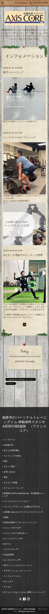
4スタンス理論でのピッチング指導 (23, 255)
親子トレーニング (13, 72)
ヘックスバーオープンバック (19, 137)
